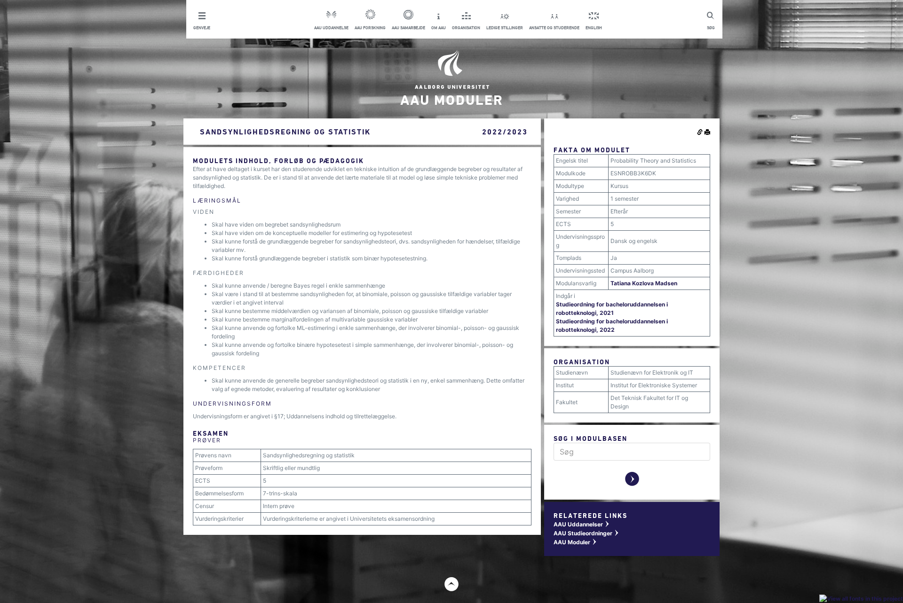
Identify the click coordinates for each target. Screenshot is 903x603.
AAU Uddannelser (582, 524)
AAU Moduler (575, 542)
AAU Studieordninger (586, 533)
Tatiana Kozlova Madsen (643, 283)
